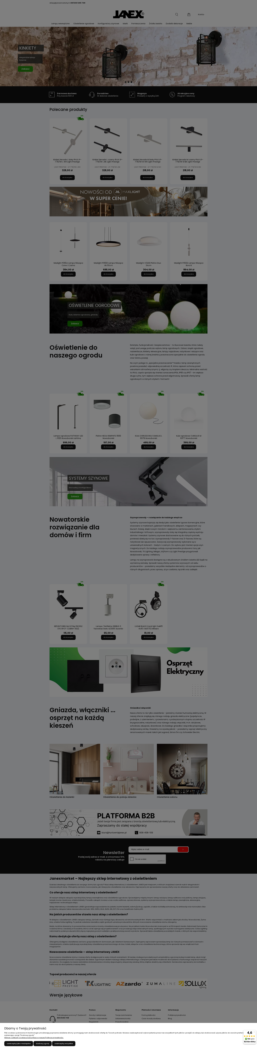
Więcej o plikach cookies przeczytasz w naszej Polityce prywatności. (34, 1037)
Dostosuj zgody (42, 1043)
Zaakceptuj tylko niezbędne (19, 1043)
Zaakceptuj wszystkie (63, 1043)
